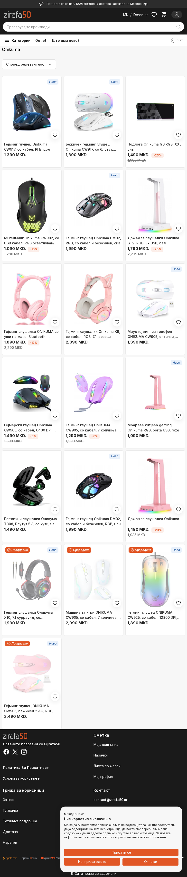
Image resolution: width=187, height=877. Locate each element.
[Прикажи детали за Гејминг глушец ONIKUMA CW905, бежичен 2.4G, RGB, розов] (31, 673)
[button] (74, 814)
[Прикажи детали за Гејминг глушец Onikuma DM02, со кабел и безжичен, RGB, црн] (93, 486)
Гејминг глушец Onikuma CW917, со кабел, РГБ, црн (27, 146)
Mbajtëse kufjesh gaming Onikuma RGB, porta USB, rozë (153, 427)
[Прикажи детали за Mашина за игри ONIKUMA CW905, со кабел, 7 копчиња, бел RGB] (93, 579)
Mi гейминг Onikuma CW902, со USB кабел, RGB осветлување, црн (31, 241)
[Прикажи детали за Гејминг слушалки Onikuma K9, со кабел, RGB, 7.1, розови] (93, 299)
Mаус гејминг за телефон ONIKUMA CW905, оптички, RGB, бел (151, 334)
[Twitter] (15, 752)
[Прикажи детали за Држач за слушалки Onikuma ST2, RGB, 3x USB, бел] (155, 205)
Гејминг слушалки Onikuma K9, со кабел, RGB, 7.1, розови (93, 334)
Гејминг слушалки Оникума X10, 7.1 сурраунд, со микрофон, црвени (28, 615)
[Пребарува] (178, 27)
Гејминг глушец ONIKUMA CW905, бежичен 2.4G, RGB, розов (28, 709)
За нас (8, 800)
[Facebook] (6, 752)
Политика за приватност (26, 767)
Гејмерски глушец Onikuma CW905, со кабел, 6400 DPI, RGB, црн (28, 428)
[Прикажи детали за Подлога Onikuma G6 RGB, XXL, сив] (155, 111)
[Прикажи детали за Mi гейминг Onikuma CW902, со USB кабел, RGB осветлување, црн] (31, 205)
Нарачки (101, 755)
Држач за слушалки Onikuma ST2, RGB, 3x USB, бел (153, 240)
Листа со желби (107, 766)
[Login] (176, 14)
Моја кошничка (106, 744)
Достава (10, 832)
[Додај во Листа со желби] (55, 134)
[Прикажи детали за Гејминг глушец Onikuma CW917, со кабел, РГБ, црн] (31, 111)
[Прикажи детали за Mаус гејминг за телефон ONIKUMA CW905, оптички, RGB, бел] (155, 299)
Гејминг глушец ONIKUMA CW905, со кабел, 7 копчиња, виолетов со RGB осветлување (93, 428)
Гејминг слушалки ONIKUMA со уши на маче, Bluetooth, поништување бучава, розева (31, 334)
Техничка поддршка (20, 821)
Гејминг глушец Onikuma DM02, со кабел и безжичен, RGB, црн (93, 521)
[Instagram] (23, 752)
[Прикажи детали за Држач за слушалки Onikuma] (155, 486)
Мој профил (103, 776)
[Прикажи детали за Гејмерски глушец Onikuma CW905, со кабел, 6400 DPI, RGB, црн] (31, 392)
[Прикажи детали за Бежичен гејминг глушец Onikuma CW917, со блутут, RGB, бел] (93, 111)
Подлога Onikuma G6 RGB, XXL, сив (155, 146)
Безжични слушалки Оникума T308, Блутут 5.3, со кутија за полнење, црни (30, 521)
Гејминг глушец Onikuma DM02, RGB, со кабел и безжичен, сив (93, 240)
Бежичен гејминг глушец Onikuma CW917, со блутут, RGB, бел (89, 147)
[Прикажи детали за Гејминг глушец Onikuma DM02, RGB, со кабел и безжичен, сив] (93, 205)
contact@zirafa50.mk (111, 800)
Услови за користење (21, 778)
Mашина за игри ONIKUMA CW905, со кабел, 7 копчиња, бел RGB (92, 615)
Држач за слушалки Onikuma (153, 519)
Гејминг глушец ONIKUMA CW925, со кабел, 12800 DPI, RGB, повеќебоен (152, 615)
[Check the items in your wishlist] (154, 14)
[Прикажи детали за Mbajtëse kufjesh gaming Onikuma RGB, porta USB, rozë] (155, 392)
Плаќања (10, 810)
